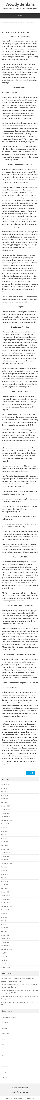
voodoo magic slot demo (28, 761)
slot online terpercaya (9, 1017)
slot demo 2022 (11, 753)
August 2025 (5, 824)
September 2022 (6, 949)
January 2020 (5, 967)
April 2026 (4, 795)
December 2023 (6, 895)
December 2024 (6, 852)
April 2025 (4, 838)
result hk (5, 1022)
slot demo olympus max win (17, 758)
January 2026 (5, 806)
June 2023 (4, 917)
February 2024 (5, 888)
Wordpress (30, 1098)
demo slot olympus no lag (14, 734)
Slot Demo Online (14, 721)
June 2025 (4, 831)
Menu (20, 15)
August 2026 (5, 784)
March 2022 (5, 960)
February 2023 (5, 931)
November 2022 (6, 942)
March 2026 (5, 799)
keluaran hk (5, 1033)
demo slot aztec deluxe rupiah (15, 732)
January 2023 (5, 935)
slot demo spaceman (12, 761)
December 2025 (6, 809)
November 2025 (6, 813)
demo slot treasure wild (29, 737)
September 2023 (6, 906)
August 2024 (5, 867)
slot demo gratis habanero (20, 756)
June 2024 (4, 874)
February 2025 (5, 845)
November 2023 (6, 899)
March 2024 (5, 885)
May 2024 (4, 877)
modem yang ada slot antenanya (18, 750)
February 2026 (5, 802)
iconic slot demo (11, 748)
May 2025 (4, 834)
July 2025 (4, 827)
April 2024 (4, 881)
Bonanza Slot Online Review (16, 32)
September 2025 (6, 820)
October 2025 (5, 816)
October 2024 (5, 859)
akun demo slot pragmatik (19, 724)
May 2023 (4, 920)
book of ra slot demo (17, 726)
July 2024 (4, 870)
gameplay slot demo (20, 740)
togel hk (4, 1028)
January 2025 (5, 849)
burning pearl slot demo (17, 729)
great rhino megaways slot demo (15, 745)
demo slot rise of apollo (13, 737)
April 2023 (4, 924)
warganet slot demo (8, 764)
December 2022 (6, 938)
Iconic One (9, 1098)
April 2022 (4, 956)
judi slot (4, 1050)
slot (3, 1039)
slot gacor (5, 1066)
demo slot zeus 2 (7, 740)
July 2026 (4, 788)
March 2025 (5, 842)
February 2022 (5, 963)
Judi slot (5, 1077)
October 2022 (5, 945)
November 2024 (6, 856)
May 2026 (4, 791)
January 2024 (5, 892)
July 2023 (4, 913)
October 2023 (5, 903)
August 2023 (5, 910)
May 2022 (4, 953)
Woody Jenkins (20, 4)
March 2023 (5, 928)
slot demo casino (23, 753)
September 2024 (6, 863)
